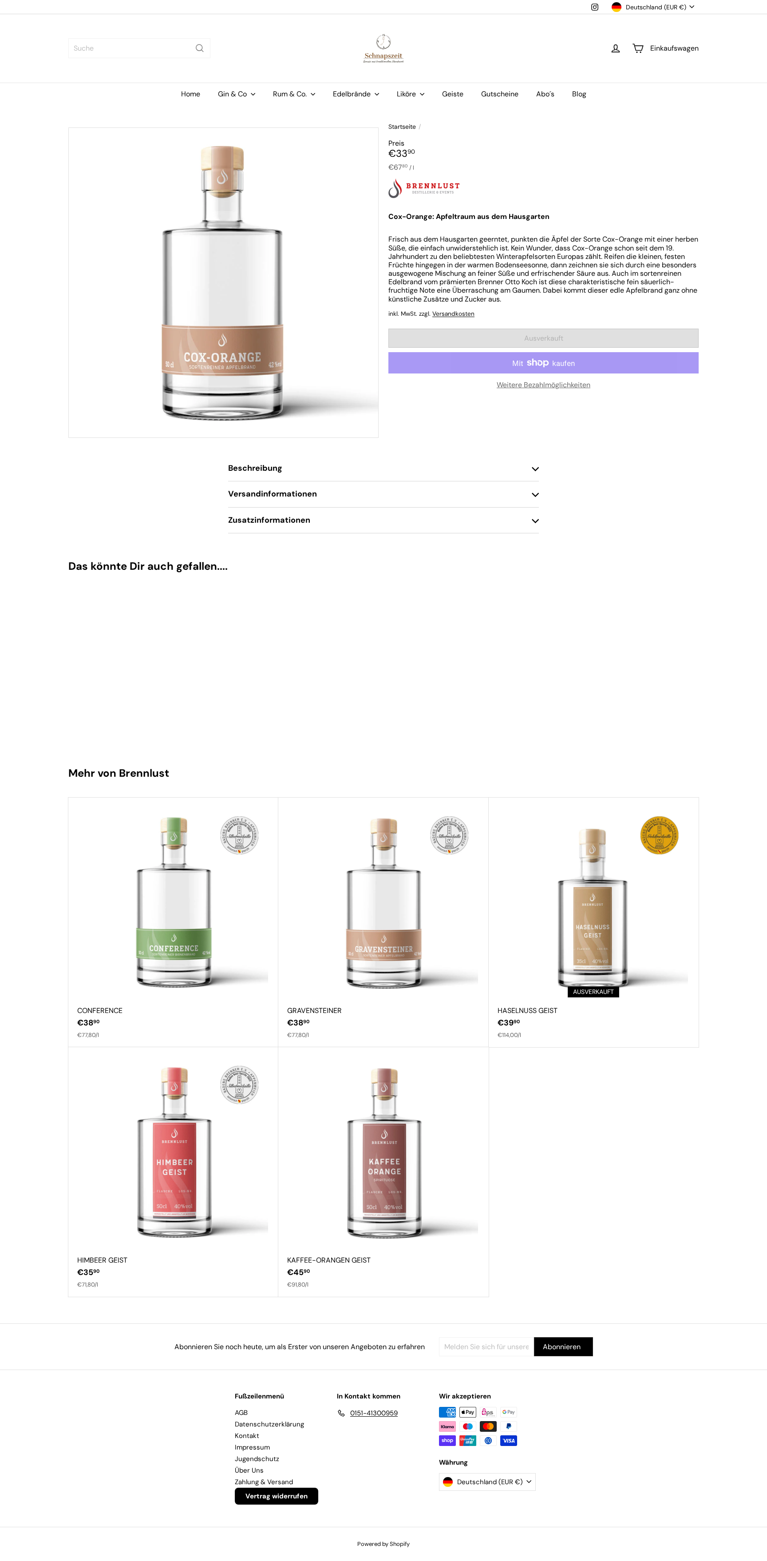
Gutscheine (499, 94)
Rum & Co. (290, 94)
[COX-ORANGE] (121, 665)
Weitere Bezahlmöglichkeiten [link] (543, 385)
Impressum (252, 1447)
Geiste (452, 94)
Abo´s (545, 94)
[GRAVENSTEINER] (383, 922)
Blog (579, 94)
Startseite (402, 127)
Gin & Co (233, 94)
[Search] (199, 48)
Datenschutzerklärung (269, 1424)
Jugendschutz (257, 1458)
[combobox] (139, 48)
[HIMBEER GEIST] (173, 1172)
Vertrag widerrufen (276, 1496)
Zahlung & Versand (264, 1482)
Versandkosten (453, 313)
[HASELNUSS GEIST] (594, 922)
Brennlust (144, 773)
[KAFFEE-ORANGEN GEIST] (383, 1172)
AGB (241, 1412)
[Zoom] (223, 282)
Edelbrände (352, 94)
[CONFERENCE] (173, 922)
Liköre (407, 94)
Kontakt (247, 1435)
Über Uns (249, 1470)
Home (190, 94)
